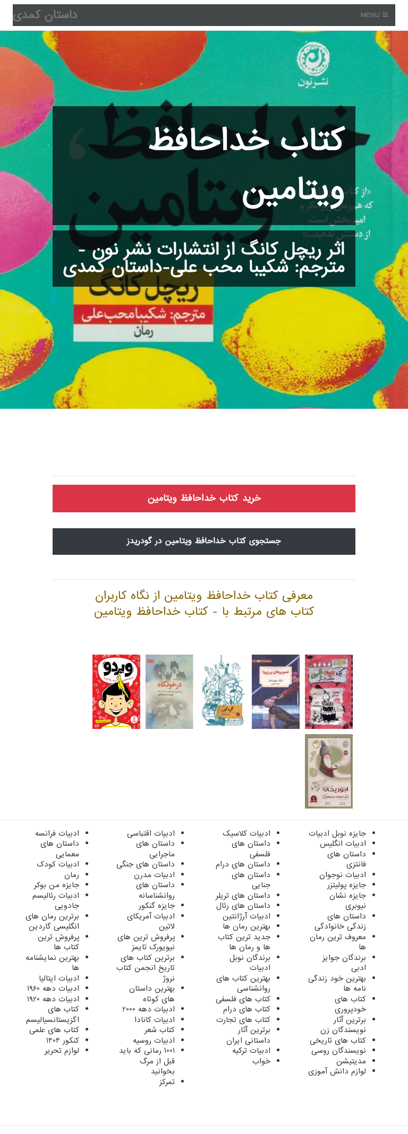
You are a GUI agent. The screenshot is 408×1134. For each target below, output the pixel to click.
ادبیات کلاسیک (246, 833)
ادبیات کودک (58, 864)
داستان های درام (243, 864)
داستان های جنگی (145, 864)
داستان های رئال (243, 906)
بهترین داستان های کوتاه (152, 994)
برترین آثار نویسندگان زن (343, 1025)
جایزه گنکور (157, 906)
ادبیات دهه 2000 (148, 1009)
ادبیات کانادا (154, 1020)
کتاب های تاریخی (338, 1040)
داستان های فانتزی (346, 859)
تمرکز (167, 1082)
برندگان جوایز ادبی (344, 963)
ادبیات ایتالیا (59, 978)
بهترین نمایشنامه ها (52, 963)
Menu (371, 15)
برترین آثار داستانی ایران (248, 1035)
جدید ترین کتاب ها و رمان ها (244, 942)
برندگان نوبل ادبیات (250, 963)
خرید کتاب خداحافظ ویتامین (204, 498)
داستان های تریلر (243, 895)
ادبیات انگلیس (343, 843)
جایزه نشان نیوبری (347, 901)
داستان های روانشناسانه (155, 890)
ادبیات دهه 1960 (53, 988)
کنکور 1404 (62, 1040)
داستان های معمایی (59, 849)
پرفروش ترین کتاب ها (58, 942)
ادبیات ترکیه (251, 1050)
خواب (261, 1061)
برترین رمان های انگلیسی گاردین (52, 921)
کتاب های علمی (54, 1030)
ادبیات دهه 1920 (53, 999)
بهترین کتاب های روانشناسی (243, 984)
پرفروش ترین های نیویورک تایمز (146, 942)
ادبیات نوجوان (342, 875)
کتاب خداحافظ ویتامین (246, 165)
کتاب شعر (159, 1030)
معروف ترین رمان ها (338, 942)
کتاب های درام (246, 1009)
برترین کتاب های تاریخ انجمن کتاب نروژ (145, 968)
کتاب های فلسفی (243, 999)
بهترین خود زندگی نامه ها (337, 984)
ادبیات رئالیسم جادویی (55, 901)
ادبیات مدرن (154, 875)
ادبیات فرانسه (57, 833)
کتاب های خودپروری (350, 1004)
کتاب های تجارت (243, 1020)
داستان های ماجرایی (155, 849)
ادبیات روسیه (154, 1040)
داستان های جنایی (251, 880)
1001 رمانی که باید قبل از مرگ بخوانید (147, 1061)
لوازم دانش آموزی (337, 1071)
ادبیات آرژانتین (246, 916)
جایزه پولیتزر (346, 885)
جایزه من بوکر (56, 885)
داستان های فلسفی (251, 849)
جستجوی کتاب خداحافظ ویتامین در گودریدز (204, 541)
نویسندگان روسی (338, 1050)
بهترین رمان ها (246, 926)
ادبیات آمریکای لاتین (151, 921)
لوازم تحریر (62, 1050)
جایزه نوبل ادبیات (337, 833)
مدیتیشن (351, 1061)
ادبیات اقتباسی (151, 833)
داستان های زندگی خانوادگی (340, 921)
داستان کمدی (45, 15)
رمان (71, 875)
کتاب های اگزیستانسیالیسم (52, 1014)
